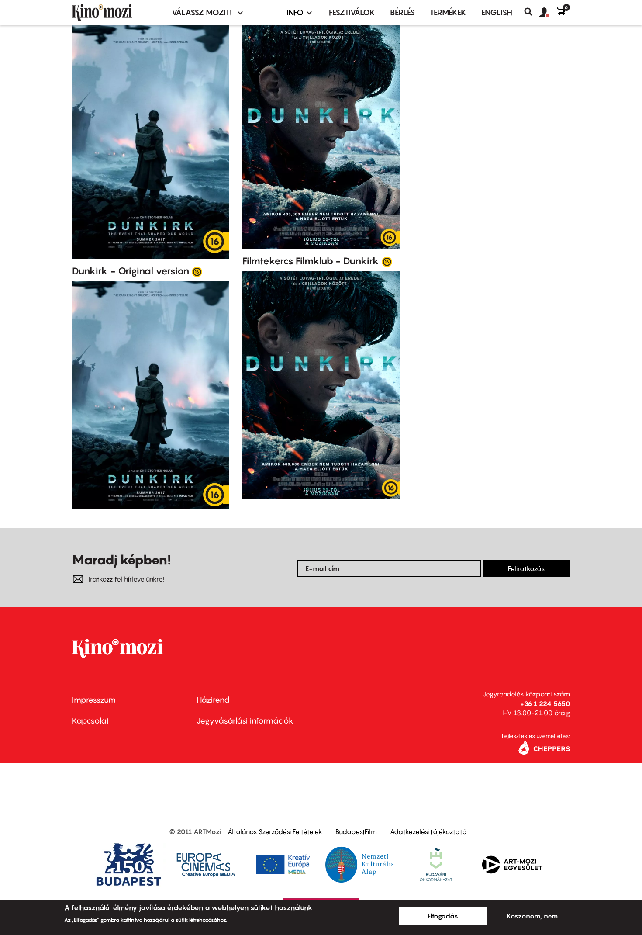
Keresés (531, 11)
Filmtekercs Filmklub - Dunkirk (310, 261)
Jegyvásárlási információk (245, 720)
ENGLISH (496, 12)
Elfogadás (443, 916)
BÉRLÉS (402, 12)
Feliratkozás (526, 568)
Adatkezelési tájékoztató (428, 831)
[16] (197, 271)
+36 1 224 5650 (545, 703)
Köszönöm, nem (532, 916)
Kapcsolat (90, 720)
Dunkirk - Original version (130, 271)
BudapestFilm (356, 831)
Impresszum (94, 699)
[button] (548, 12)
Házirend (213, 699)
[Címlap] (116, 12)
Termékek (448, 12)
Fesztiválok (352, 12)
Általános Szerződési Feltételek (275, 831)
